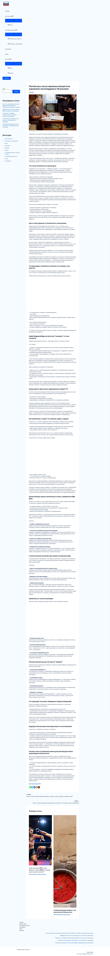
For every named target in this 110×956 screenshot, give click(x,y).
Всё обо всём (8, 16)
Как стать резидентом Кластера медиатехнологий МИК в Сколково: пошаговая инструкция (11, 105)
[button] (7, 78)
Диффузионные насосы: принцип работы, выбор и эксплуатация (76, 935)
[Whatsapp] (30, 787)
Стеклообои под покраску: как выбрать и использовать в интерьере (10, 120)
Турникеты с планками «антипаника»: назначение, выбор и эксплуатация (10, 115)
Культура (7, 59)
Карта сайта (90, 952)
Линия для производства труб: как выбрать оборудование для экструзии (11, 125)
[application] (13, 16)
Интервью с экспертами (15, 44)
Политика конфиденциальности (85, 954)
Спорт (10, 25)
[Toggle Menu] (13, 20)
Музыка (11, 73)
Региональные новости (15, 38)
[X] (39, 787)
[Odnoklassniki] (37, 787)
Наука (6, 54)
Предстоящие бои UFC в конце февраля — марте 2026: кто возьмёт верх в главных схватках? (39, 870)
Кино (10, 68)
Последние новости (10, 30)
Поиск (4, 88)
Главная (7, 11)
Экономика (8, 49)
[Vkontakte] (34, 787)
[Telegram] (32, 787)
